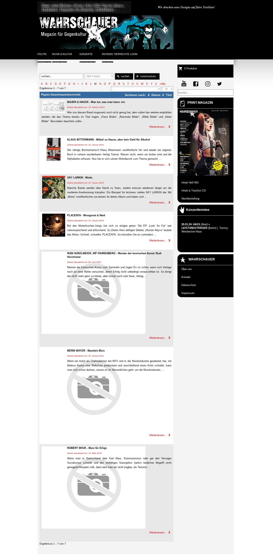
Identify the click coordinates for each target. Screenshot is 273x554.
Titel (168, 95)
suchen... (126, 76)
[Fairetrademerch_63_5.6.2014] (186, 12)
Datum (155, 95)
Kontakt (185, 277)
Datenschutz (188, 285)
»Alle (162, 83)
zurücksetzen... (148, 76)
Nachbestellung (190, 198)
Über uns (186, 269)
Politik (42, 54)
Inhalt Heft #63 (189, 182)
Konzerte (86, 54)
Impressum (187, 293)
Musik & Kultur (62, 54)
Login (133, 54)
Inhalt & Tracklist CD (193, 190)
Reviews (107, 54)
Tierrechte (121, 54)
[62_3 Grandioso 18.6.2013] (84, 12)
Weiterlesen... (158, 126)
